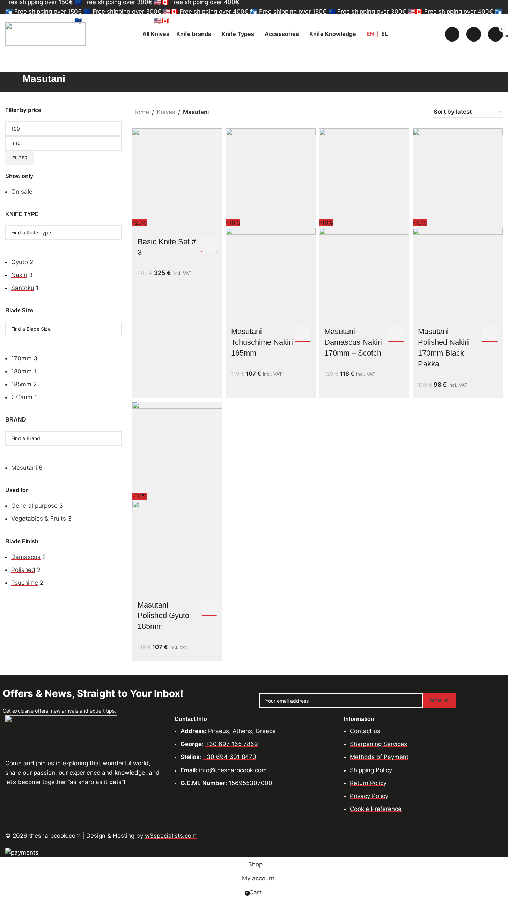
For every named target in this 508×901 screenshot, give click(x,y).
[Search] (452, 34)
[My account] (474, 34)
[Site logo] (45, 33)
